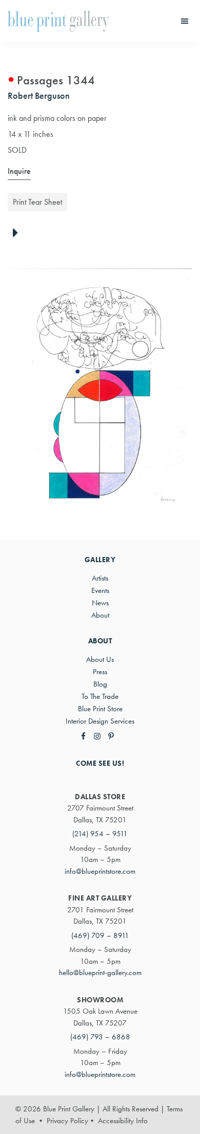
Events (100, 590)
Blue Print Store (100, 709)
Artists (100, 578)
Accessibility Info (123, 1120)
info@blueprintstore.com (100, 871)
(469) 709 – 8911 (100, 935)
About (100, 615)
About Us (100, 659)
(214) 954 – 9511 (100, 834)
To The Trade (100, 696)
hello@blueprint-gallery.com (100, 972)
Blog (100, 684)
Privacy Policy (67, 1120)
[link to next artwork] (18, 233)
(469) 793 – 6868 (100, 1037)
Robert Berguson (39, 95)
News (100, 603)
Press (100, 672)
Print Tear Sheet (37, 201)
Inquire (19, 171)
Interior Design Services (100, 721)
